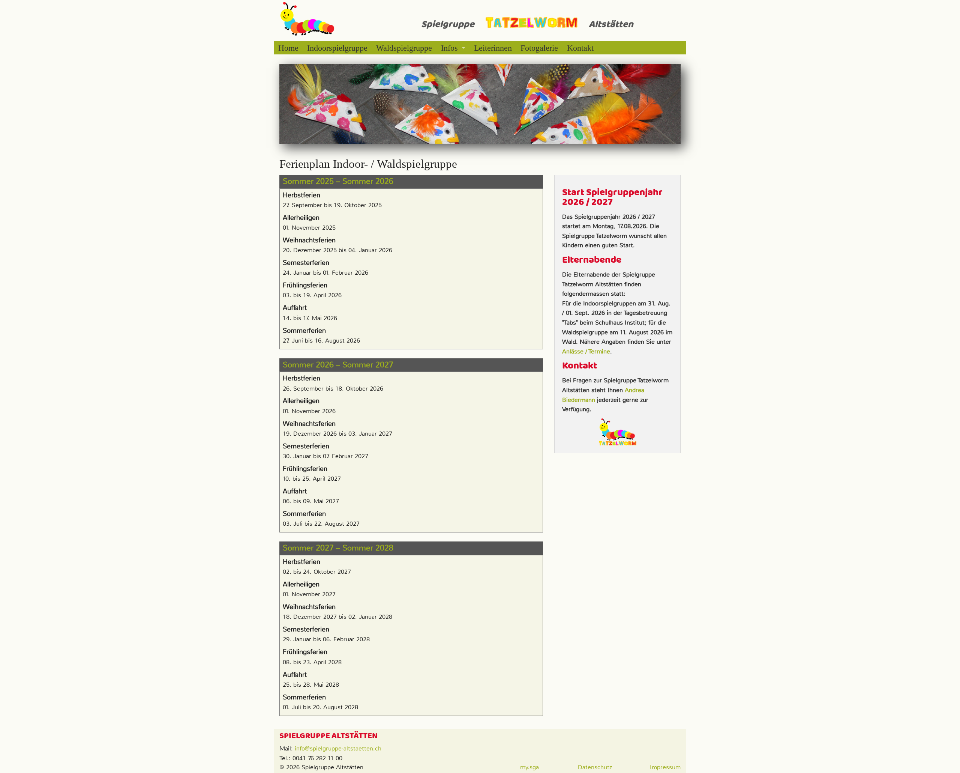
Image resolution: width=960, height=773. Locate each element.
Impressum (665, 767)
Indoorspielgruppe (337, 48)
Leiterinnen (493, 48)
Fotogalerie (539, 48)
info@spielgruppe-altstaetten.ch (338, 748)
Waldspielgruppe (404, 48)
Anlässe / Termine (586, 351)
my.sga (529, 767)
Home (288, 48)
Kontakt (580, 48)
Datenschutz (595, 767)
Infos (449, 48)
